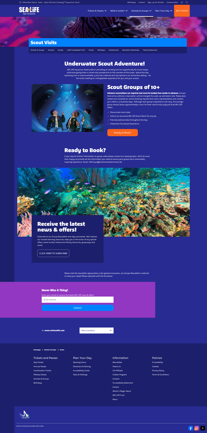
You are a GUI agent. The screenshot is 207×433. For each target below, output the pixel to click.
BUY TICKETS (182, 10)
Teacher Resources (150, 50)
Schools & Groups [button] (140, 10)
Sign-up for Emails (156, 2)
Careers (142, 2)
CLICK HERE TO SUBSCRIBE (53, 253)
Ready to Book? (122, 132)
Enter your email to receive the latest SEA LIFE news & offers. (68, 295)
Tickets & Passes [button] (96, 10)
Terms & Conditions (160, 374)
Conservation (172, 2)
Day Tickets (38, 362)
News (115, 399)
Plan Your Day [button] (162, 10)
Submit (78, 307)
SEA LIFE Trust (118, 395)
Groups (60, 50)
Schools (51, 50)
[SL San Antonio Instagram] (196, 428)
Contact (116, 379)
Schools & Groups (37, 50)
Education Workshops (130, 50)
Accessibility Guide (81, 370)
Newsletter (117, 362)
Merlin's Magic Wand (122, 391)
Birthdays (131, 2)
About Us (117, 366)
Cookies (155, 366)
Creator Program (120, 374)
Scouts (91, 50)
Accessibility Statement (123, 383)
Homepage (37, 350)
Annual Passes (40, 366)
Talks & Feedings (80, 374)
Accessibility (157, 362)
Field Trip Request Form (76, 50)
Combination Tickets (42, 370)
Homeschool (113, 50)
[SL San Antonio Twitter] (202, 428)
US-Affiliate (118, 370)
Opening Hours (79, 362)
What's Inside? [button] (117, 10)
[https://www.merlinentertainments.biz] (24, 415)
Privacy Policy (158, 370)
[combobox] (97, 331)
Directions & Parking (82, 366)
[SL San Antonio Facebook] (190, 428)
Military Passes (40, 374)
